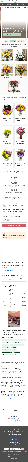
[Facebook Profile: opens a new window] (12, 439)
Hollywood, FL (20, 344)
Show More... (14, 354)
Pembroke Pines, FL (6, 354)
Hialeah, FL (12, 344)
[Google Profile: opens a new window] (16, 439)
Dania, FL (23, 340)
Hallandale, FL (5, 344)
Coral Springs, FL (15, 340)
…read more (19, 373)
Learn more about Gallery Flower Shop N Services (13, 399)
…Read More (17, 216)
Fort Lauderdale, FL (16, 342)
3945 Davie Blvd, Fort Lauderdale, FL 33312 (14, 431)
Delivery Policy (14, 458)
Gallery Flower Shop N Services (14, 1)
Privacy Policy (12, 456)
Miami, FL (14, 349)
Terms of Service (4, 456)
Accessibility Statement (21, 456)
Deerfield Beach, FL (6, 342)
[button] (25, 459)
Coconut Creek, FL (6, 340)
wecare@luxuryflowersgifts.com (14, 434)
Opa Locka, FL (17, 352)
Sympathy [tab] (13, 41)
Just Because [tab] (21, 41)
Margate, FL (13, 347)
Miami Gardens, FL (6, 349)
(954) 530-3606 (8, 267)
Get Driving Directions (9, 270)
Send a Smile (8, 34)
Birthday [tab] (6, 41)
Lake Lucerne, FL (6, 347)
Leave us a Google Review (14, 444)
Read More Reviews (14, 225)
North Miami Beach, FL (7, 352)
